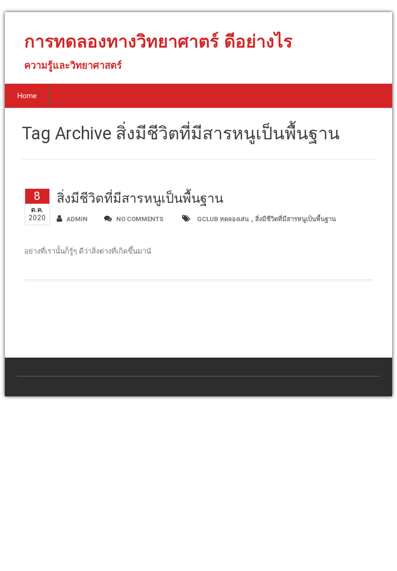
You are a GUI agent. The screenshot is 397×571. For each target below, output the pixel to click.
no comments (139, 219)
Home (27, 95)
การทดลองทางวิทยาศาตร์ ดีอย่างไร (158, 45)
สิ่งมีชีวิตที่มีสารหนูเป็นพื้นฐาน (140, 198)
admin (77, 219)
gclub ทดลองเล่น (223, 219)
